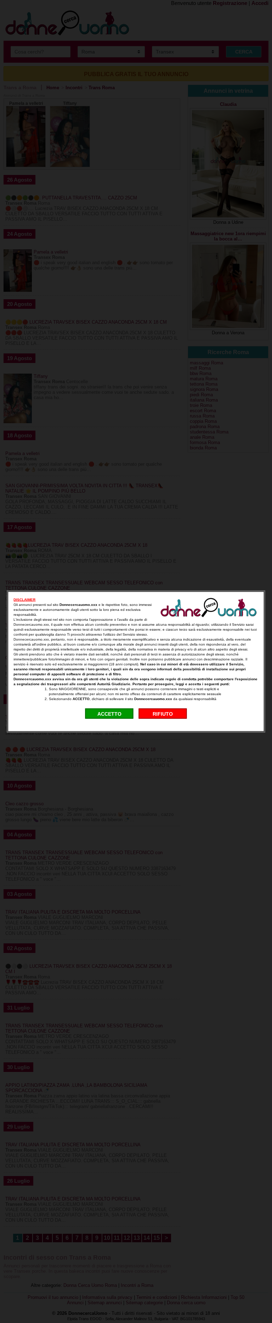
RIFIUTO (163, 713)
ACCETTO (109, 713)
